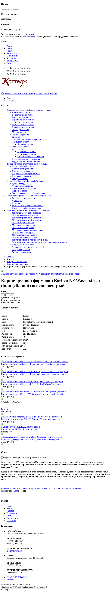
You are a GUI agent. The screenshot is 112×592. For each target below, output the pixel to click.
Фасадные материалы (17, 164)
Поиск (10, 98)
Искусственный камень (23, 166)
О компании (12, 56)
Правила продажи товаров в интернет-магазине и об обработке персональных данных (41, 488)
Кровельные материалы (18, 110)
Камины (16, 203)
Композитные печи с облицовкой (27, 205)
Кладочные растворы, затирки (26, 173)
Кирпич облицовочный (23, 169)
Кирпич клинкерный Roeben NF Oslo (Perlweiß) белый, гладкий (31, 384)
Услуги (10, 51)
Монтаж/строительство (17, 210)
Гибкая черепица (20, 117)
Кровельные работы (26, 151)
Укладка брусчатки (21, 249)
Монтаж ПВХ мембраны (23, 232)
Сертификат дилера (26, 154)
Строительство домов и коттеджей (28, 247)
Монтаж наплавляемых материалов (28, 230)
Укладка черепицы (26, 122)
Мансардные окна (20, 129)
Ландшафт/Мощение (16, 181)
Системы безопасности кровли (26, 139)
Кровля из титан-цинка (23, 127)
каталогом (31, 37)
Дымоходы (17, 200)
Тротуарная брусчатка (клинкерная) (28, 193)
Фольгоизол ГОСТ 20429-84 (30, 156)
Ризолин (16, 137)
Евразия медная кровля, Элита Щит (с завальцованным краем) (30, 439)
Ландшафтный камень (22, 186)
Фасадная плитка (20, 178)
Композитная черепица (23, 124)
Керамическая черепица (23, 120)
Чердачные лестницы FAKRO (26, 161)
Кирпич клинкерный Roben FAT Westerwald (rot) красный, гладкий (32, 394)
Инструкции (12, 60)
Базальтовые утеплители (23, 198)
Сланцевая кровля (20, 142)
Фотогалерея (12, 53)
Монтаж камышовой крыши (25, 215)
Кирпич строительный (22, 171)
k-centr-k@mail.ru (14, 551)
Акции (10, 46)
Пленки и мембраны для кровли (27, 208)
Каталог (10, 259)
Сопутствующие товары (18, 196)
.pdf (16, 491)
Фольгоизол (17, 149)
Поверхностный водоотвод (24, 188)
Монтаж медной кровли (23, 222)
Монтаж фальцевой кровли (24, 237)
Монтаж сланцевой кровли (24, 235)
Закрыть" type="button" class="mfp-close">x (23, 587)
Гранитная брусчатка (22, 183)
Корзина (11, 101)
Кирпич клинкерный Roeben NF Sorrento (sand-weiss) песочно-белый (33, 364)
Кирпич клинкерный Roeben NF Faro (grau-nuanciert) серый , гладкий (33, 374)
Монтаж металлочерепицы (24, 225)
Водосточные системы (22, 115)
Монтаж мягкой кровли (23, 227)
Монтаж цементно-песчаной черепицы (30, 240)
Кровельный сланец (26, 144)
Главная (10, 257)
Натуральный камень (22, 176)
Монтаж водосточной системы (26, 213)
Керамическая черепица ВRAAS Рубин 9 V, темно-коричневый (30, 419)
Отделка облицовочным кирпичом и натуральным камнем (39, 242)
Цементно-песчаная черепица (26, 159)
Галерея (10, 511)
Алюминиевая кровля (22, 112)
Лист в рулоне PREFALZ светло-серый (19, 429)
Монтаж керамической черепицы (27, 218)
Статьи (10, 63)
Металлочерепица (20, 134)
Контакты (11, 58)
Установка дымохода (21, 252)
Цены (9, 48)
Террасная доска (19, 191)
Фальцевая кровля (20, 147)
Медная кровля (19, 132)
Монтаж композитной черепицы (27, 220)
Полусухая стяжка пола (23, 245)
